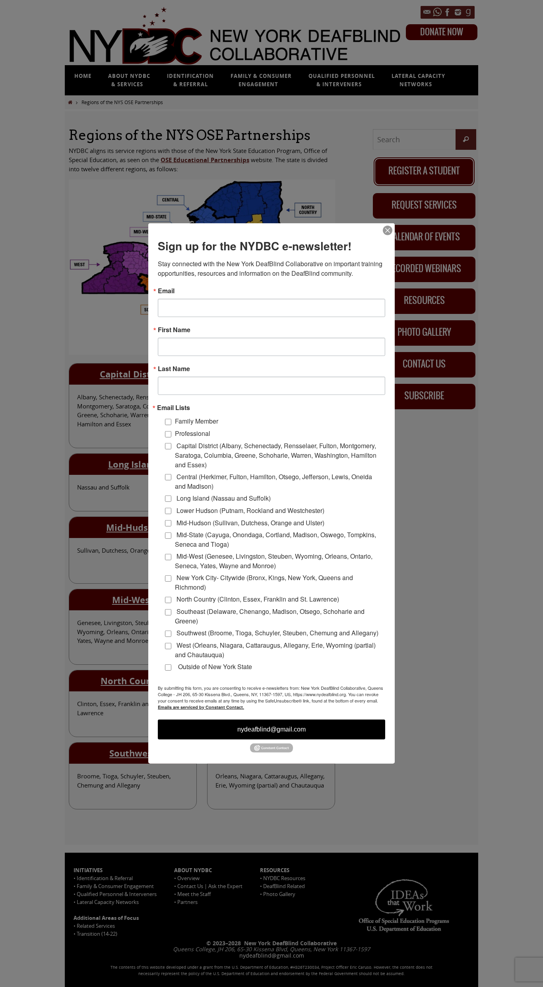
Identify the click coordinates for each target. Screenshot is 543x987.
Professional (192, 433)
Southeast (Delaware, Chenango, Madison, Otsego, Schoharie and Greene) (270, 616)
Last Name (174, 369)
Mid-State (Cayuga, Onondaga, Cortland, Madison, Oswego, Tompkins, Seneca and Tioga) (275, 539)
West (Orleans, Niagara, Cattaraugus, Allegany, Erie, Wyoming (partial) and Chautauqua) (275, 650)
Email (166, 291)
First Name (174, 330)
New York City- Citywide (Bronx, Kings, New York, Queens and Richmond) (264, 582)
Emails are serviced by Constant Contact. (201, 707)
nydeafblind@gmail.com (271, 729)
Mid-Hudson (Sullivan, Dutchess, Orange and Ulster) (249, 522)
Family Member (196, 421)
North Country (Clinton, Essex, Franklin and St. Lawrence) (257, 599)
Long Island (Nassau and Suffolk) (223, 498)
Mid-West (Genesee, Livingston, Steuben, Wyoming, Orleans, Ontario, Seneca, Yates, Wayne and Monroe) (273, 561)
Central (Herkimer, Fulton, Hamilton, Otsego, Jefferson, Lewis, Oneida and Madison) (273, 481)
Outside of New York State (213, 666)
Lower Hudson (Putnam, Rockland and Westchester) (249, 510)
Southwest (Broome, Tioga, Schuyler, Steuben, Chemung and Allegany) (276, 632)
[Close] (387, 230)
